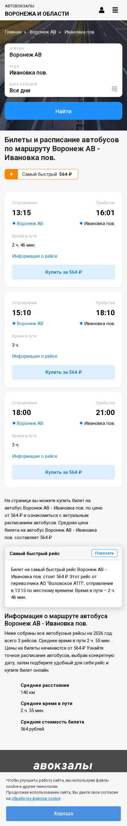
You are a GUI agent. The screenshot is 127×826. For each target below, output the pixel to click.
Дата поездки (23, 84)
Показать (104, 553)
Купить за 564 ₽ (63, 272)
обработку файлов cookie (35, 798)
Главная (13, 32)
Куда (14, 66)
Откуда (17, 48)
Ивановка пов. (79, 32)
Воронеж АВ (43, 32)
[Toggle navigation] (115, 10)
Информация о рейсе (34, 256)
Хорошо (63, 813)
